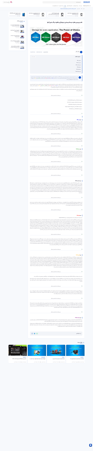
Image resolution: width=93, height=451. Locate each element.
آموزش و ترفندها (62, 357)
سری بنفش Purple (78, 71)
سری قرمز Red (79, 67)
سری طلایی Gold (78, 69)
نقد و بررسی (45, 52)
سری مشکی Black (78, 65)
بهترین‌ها (82, 357)
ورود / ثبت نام (6, 2)
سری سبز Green (78, 62)
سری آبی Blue (79, 60)
